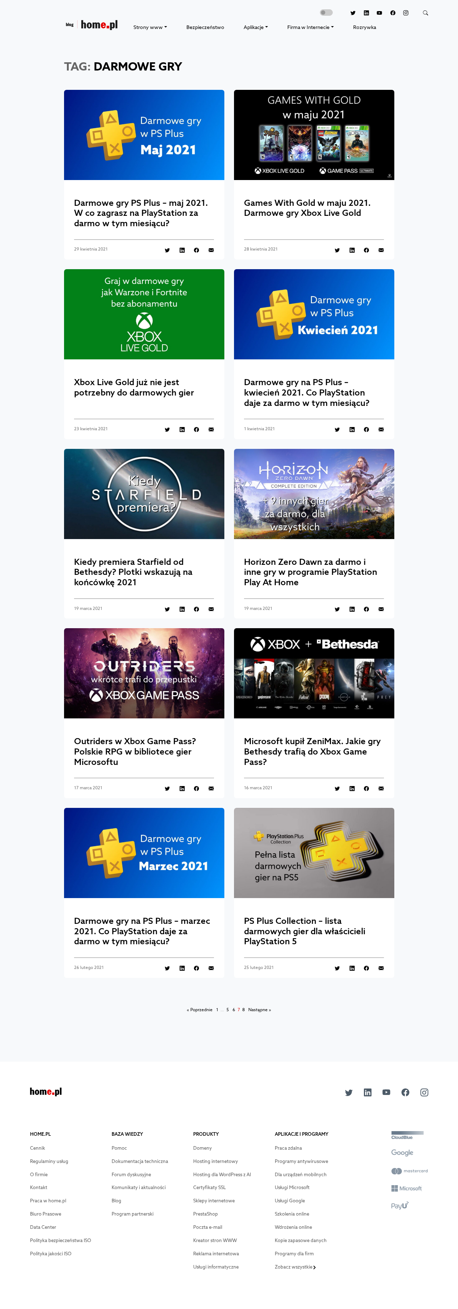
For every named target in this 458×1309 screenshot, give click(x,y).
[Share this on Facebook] (192, 250)
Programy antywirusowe (301, 1161)
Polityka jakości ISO (51, 1254)
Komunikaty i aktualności (139, 1187)
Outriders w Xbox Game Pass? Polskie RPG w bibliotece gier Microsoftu (135, 751)
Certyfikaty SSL (209, 1187)
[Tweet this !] (163, 250)
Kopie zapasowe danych (301, 1240)
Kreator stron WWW (215, 1240)
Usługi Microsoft (292, 1187)
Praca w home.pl (48, 1201)
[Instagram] (402, 13)
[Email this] (207, 250)
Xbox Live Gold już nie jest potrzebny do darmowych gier (134, 387)
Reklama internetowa (216, 1254)
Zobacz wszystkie (294, 1267)
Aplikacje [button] (254, 27)
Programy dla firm (294, 1254)
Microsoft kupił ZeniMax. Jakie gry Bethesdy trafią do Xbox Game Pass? (312, 751)
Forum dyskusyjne (131, 1175)
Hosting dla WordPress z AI (222, 1175)
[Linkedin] (362, 13)
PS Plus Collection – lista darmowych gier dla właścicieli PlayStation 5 (304, 931)
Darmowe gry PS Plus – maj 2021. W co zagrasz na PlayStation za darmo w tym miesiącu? (141, 213)
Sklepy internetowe (214, 1201)
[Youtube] (376, 13)
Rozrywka (364, 27)
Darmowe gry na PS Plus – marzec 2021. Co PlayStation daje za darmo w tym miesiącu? (142, 931)
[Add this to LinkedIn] (178, 250)
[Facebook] (388, 13)
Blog (116, 1201)
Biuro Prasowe (45, 1214)
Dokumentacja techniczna (140, 1161)
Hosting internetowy (215, 1161)
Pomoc (119, 1148)
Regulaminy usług (49, 1161)
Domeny (202, 1148)
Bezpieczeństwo (205, 27)
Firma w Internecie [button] (308, 27)
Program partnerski (133, 1214)
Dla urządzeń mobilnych (301, 1175)
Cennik (37, 1148)
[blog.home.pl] (91, 27)
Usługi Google (290, 1201)
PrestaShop (205, 1214)
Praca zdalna (288, 1148)
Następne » (259, 1010)
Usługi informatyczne (216, 1267)
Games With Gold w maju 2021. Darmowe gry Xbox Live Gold (307, 208)
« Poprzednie (200, 1010)
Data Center (43, 1227)
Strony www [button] (148, 27)
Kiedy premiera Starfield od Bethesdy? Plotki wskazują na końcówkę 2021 (133, 572)
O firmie (39, 1175)
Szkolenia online (292, 1214)
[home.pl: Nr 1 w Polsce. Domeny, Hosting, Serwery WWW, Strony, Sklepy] (46, 1094)
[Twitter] (349, 13)
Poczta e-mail (207, 1227)
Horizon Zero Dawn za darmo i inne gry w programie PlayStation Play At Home (310, 572)
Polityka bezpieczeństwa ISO (60, 1240)
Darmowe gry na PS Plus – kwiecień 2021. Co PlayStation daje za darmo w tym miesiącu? (307, 392)
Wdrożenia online (293, 1227)
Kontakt (38, 1187)
